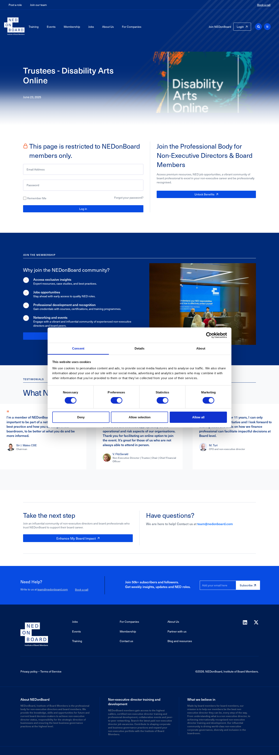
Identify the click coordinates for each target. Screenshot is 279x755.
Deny (81, 417)
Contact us (126, 641)
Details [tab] (140, 348)
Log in (83, 209)
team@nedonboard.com (215, 523)
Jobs (91, 26)
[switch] (116, 400)
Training (34, 26)
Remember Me (36, 198)
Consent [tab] (78, 348)
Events (51, 26)
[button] (258, 26)
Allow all (198, 417)
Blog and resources (179, 641)
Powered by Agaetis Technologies (139, 750)
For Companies (131, 26)
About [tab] (200, 348)
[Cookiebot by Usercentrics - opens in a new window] (209, 335)
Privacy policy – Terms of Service (40, 671)
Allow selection (140, 417)
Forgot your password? (128, 197)
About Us (108, 26)
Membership (72, 26)
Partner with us (176, 631)
